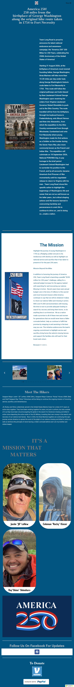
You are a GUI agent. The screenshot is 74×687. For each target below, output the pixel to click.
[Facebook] (37, 651)
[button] (4, 373)
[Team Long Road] (37, 3)
